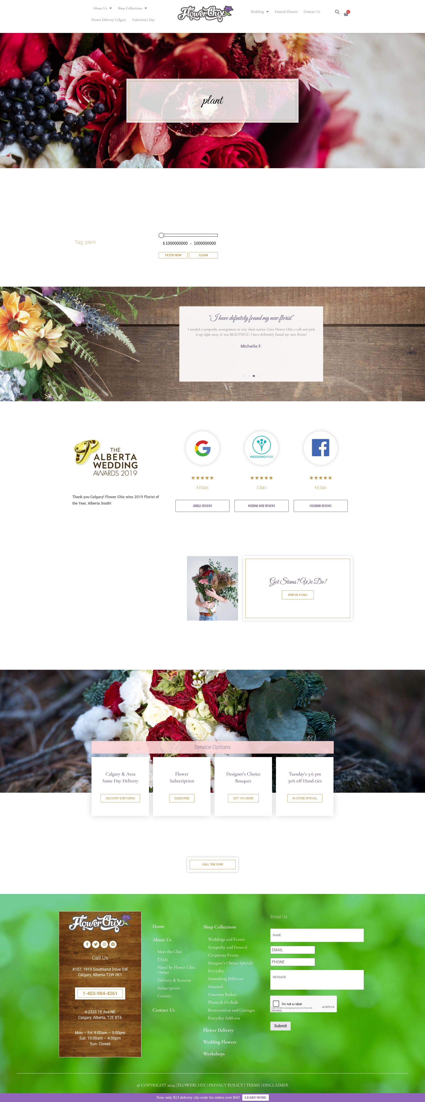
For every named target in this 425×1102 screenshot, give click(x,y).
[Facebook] (87, 944)
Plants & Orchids (223, 1002)
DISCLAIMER (275, 1085)
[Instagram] (104, 944)
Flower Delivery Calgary (108, 19)
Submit (280, 1026)
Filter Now (173, 255)
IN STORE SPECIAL (304, 798)
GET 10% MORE (243, 798)
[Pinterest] (113, 944)
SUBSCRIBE (181, 798)
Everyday (216, 970)
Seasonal (215, 986)
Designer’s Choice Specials (230, 963)
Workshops (214, 1054)
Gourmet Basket (222, 994)
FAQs (162, 959)
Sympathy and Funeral (227, 947)
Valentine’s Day (143, 19)
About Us (100, 8)
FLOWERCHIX (192, 1085)
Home (158, 926)
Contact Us (312, 11)
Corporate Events (223, 955)
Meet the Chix (169, 951)
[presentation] (303, 1004)
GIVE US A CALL (298, 594)
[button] (244, 376)
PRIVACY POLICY (226, 1085)
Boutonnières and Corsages (231, 1010)
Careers (164, 995)
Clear (203, 255)
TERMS (253, 1085)
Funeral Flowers (286, 11)
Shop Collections (130, 8)
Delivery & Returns (174, 980)
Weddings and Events (226, 939)
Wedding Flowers (219, 1042)
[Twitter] (95, 944)
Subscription (168, 988)
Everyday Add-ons (224, 1018)
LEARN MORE (255, 1097)
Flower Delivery (218, 1030)
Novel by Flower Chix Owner (176, 970)
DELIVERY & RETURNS (120, 798)
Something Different (225, 978)
